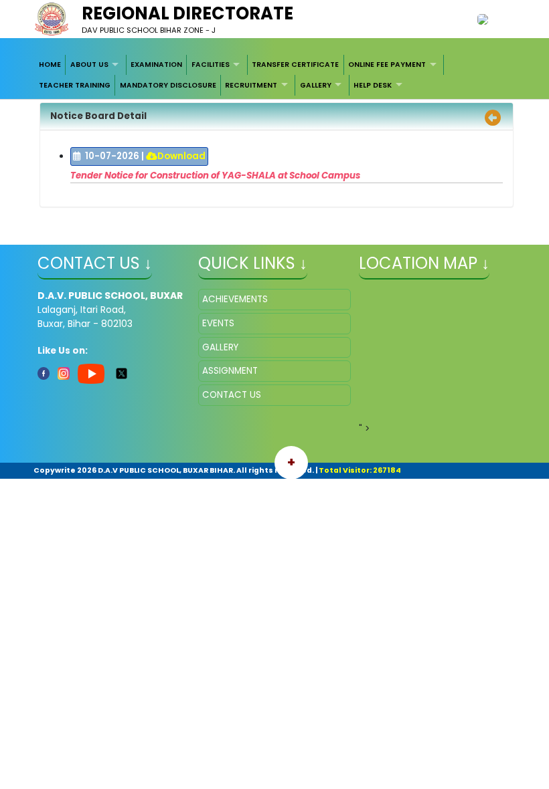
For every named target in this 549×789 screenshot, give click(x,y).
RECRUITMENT (251, 85)
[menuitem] (50, 65)
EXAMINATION (156, 65)
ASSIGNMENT (230, 370)
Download (181, 156)
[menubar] (275, 75)
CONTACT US (231, 394)
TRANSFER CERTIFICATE (295, 65)
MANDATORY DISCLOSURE (168, 85)
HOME (50, 65)
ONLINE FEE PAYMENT (387, 65)
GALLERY (315, 85)
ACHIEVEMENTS (235, 299)
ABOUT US (89, 65)
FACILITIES (210, 65)
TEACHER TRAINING (74, 85)
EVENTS (218, 323)
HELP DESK (373, 85)
